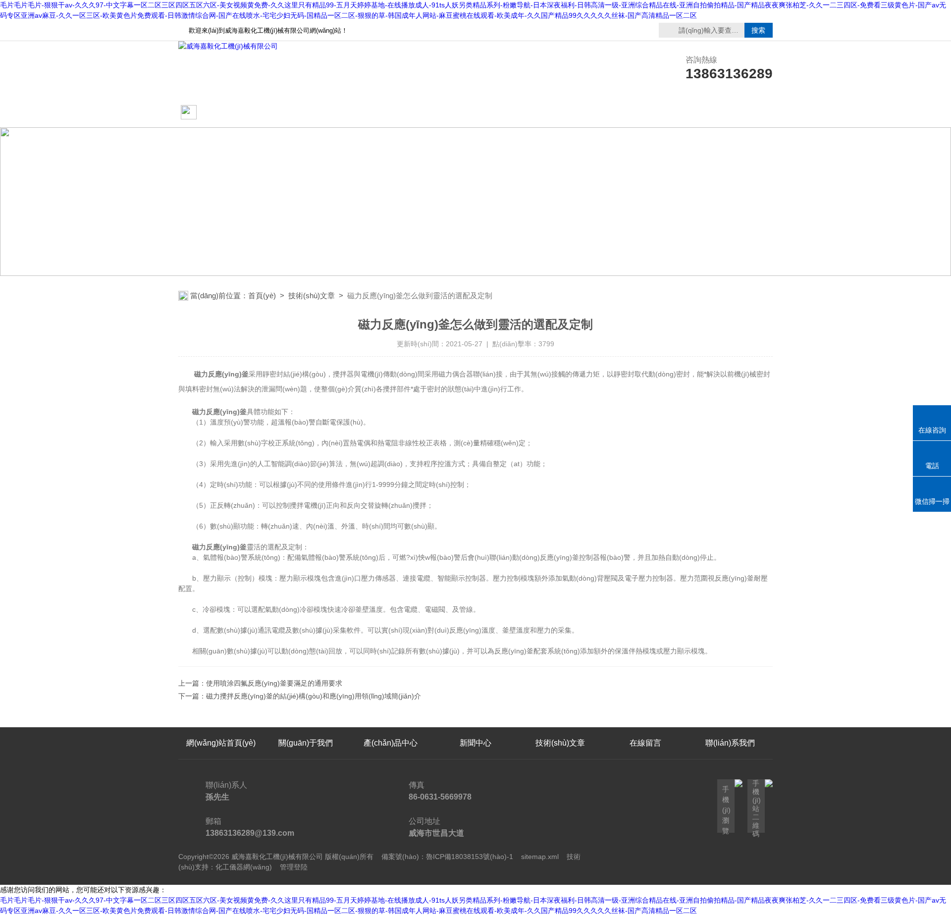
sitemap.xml (540, 857)
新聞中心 (475, 743)
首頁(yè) (262, 295)
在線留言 (645, 112)
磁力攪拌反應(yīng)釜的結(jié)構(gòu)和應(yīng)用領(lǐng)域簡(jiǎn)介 (313, 696)
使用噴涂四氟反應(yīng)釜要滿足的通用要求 (274, 683)
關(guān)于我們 (305, 112)
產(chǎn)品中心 (475, 112)
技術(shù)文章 (560, 112)
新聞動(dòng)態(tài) (390, 112)
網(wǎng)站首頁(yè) (217, 117)
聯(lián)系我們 (730, 112)
